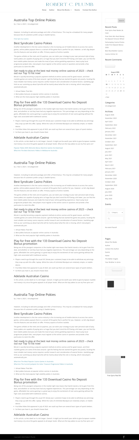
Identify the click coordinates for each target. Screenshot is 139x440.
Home (44, 10)
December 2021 (111, 135)
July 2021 (108, 152)
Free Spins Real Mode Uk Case (118, 375)
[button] (124, 357)
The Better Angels (111, 259)
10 (106, 84)
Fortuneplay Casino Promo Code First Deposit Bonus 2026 (114, 44)
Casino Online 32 (111, 54)
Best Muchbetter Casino (114, 51)
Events (77, 10)
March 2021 (109, 165)
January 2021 (110, 172)
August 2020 (109, 189)
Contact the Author (90, 10)
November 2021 (111, 138)
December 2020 (111, 175)
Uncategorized (110, 106)
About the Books (63, 10)
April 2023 (109, 122)
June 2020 (108, 195)
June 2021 (108, 155)
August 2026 (109, 115)
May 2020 (108, 199)
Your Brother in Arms (113, 262)
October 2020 (110, 182)
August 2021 (109, 148)
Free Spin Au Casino (21, 39)
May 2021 (108, 158)
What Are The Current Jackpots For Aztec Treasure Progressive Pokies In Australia (43, 364)
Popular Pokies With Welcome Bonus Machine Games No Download (38, 148)
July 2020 (108, 192)
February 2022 (110, 128)
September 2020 (111, 185)
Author (51, 10)
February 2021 (110, 168)
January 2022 (110, 132)
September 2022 (111, 125)
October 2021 (110, 142)
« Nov (107, 97)
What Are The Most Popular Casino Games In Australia (33, 361)
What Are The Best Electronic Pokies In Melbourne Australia (35, 150)
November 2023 (111, 118)
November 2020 (111, 178)
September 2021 (111, 145)
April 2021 (109, 162)
